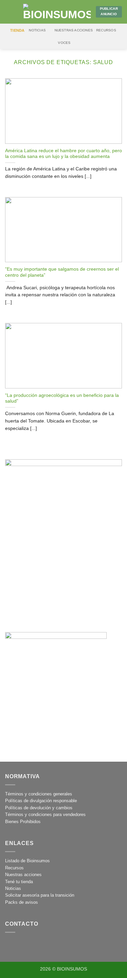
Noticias (37, 30)
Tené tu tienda (19, 881)
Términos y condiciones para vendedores (45, 814)
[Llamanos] (41, 945)
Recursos (106, 30)
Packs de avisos (21, 902)
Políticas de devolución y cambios (38, 807)
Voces (64, 43)
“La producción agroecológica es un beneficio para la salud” (62, 398)
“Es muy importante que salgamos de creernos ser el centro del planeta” (62, 272)
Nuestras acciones (74, 30)
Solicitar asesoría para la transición (39, 895)
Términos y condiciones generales (38, 793)
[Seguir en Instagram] (12, 945)
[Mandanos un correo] (27, 945)
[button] (9, 11)
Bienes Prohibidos (23, 821)
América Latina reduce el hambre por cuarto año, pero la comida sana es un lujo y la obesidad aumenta (63, 153)
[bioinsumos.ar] (57, 12)
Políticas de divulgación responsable (41, 800)
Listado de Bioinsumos (27, 860)
